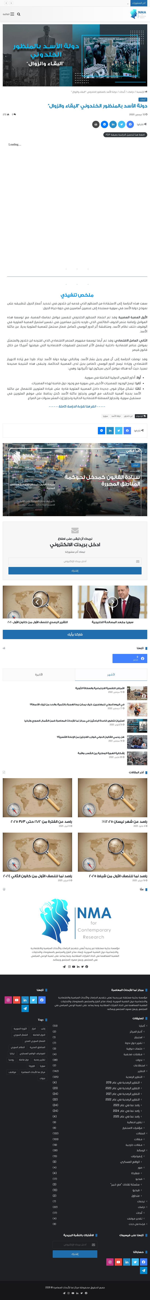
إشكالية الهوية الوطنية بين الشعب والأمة (101, 753)
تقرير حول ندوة (133, 1043)
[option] (75, 479)
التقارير (141, 1071)
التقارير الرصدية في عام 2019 (123, 1082)
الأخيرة (39, 674)
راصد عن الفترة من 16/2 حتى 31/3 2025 (41, 822)
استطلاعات (139, 1065)
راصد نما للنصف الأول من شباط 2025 (111, 3)
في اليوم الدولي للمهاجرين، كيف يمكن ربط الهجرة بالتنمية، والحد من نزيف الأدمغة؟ (77, 704)
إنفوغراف (136, 1156)
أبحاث (122, 92)
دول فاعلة (24, 1060)
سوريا (105, 416)
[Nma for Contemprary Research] (138, 14)
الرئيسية (140, 92)
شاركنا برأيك (75, 634)
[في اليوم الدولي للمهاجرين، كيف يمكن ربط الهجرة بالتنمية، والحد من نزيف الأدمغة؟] (137, 709)
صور (140, 1167)
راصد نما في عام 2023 (126, 1105)
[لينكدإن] (77, 967)
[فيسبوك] (86, 967)
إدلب (43, 1029)
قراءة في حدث (137, 1224)
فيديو (139, 1179)
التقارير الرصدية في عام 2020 (123, 1088)
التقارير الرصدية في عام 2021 (123, 1093)
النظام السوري (18, 1047)
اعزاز (34, 1029)
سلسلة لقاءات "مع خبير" (125, 1184)
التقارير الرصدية (134, 1077)
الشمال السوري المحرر (35, 1041)
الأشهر (111, 674)
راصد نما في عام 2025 (126, 1116)
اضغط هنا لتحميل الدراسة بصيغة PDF (125, 134)
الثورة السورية (20, 1029)
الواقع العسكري (130, 1161)
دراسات (130, 92)
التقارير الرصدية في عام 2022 (123, 1099)
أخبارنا (142, 1026)
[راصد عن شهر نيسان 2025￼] (112, 797)
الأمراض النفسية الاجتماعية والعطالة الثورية (99, 688)
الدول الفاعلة (39, 1035)
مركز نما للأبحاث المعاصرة (33, 1072)
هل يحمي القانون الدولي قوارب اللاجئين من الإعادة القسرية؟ (90, 737)
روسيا (11, 1060)
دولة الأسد (116, 416)
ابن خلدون (128, 416)
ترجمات (141, 1201)
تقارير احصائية (134, 1122)
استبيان (138, 1037)
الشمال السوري (21, 1035)
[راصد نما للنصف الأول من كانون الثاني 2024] (37, 852)
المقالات (140, 1133)
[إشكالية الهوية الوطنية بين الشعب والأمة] (137, 758)
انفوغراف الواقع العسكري (32, 1053)
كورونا (32, 1066)
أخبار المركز (136, 1031)
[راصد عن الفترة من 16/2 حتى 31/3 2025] (37, 797)
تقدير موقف (134, 1218)
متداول (136, 1195)
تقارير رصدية (39, 1060)
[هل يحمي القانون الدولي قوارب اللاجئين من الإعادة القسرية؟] (137, 742)
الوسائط (141, 1150)
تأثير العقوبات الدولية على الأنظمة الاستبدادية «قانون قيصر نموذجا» (108, 480)
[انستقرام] (68, 967)
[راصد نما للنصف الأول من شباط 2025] (112, 852)
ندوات (139, 1060)
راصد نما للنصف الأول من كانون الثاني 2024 (37, 876)
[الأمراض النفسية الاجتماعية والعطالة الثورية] (137, 693)
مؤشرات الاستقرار (132, 1128)
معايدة (135, 1173)
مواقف (12, 1072)
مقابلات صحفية (133, 1054)
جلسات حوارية (134, 1048)
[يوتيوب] (73, 967)
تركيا (12, 1053)
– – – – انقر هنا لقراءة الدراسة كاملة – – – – (77, 406)
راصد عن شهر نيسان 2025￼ (124, 822)
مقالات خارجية (134, 1145)
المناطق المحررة (37, 1047)
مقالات (138, 1139)
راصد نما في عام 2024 (126, 1110)
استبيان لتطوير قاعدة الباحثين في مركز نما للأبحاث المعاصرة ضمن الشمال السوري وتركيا (74, 720)
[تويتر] (81, 967)
